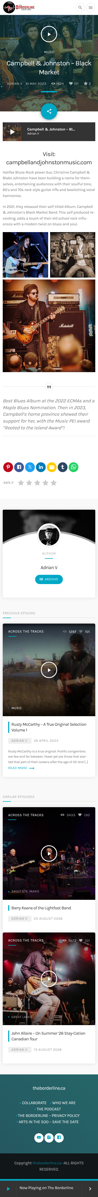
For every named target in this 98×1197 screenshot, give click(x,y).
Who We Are (64, 1102)
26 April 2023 (46, 741)
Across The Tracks (26, 632)
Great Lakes (21, 1017)
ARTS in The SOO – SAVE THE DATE (49, 1121)
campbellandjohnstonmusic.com (49, 162)
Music (49, 52)
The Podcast (49, 1109)
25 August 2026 (48, 919)
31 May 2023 (36, 84)
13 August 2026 (48, 1050)
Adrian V (14, 84)
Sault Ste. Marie (25, 892)
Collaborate (34, 1102)
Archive (48, 579)
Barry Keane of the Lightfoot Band (41, 908)
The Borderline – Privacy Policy (49, 1115)
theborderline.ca (47, 1162)
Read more (21, 768)
